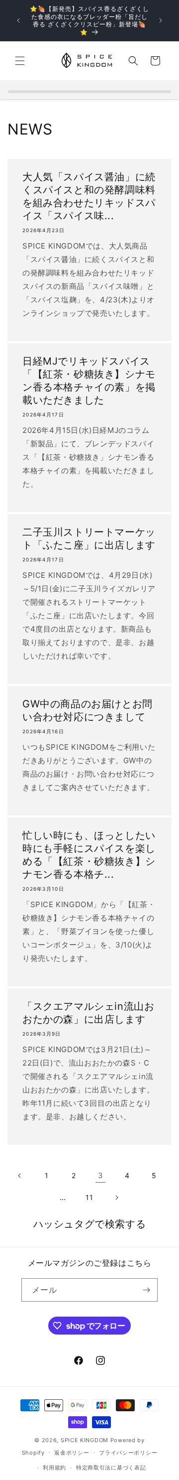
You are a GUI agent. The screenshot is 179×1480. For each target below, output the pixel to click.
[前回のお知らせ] (18, 20)
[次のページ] (116, 1198)
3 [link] (100, 1175)
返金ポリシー (71, 1452)
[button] (20, 61)
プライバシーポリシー (128, 1452)
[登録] (146, 1290)
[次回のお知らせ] (161, 20)
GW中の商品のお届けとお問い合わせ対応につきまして (87, 710)
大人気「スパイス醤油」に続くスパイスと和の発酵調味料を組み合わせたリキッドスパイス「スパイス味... (89, 196)
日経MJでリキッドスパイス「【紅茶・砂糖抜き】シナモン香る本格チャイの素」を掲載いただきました (89, 380)
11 (89, 1197)
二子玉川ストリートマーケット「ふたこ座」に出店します (89, 538)
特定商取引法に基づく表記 (111, 1467)
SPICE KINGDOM (84, 1440)
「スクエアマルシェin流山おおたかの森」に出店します (88, 1012)
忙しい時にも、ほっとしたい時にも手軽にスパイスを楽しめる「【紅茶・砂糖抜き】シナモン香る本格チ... (89, 854)
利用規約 (54, 1467)
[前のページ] (20, 1176)
